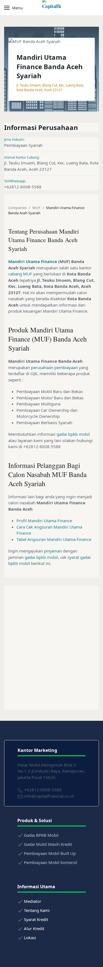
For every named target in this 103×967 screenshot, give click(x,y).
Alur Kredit (34, 928)
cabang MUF (20, 274)
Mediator (32, 901)
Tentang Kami (37, 910)
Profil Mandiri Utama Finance (44, 520)
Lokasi (30, 937)
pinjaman (53, 551)
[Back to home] (51, 7)
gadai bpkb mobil (73, 434)
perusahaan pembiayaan (54, 367)
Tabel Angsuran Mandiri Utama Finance (53, 539)
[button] (13, 7)
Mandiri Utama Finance (32, 261)
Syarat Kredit (36, 919)
